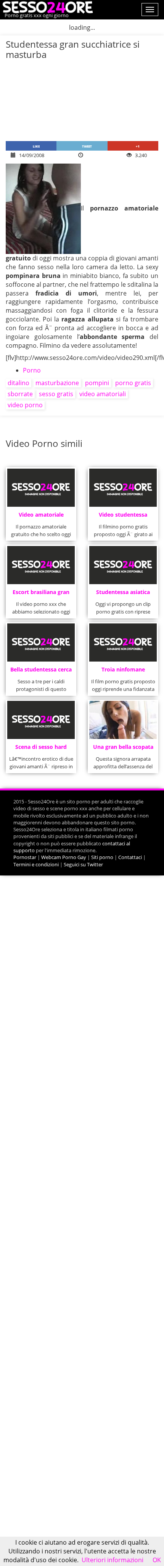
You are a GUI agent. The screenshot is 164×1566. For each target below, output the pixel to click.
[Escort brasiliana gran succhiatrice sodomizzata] (41, 565)
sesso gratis (56, 394)
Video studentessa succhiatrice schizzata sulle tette (123, 517)
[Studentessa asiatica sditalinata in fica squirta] (123, 565)
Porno (32, 370)
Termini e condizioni (36, 864)
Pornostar (24, 857)
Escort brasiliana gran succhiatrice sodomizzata (41, 594)
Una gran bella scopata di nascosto (123, 749)
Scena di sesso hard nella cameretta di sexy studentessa (41, 749)
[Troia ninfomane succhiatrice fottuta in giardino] (123, 642)
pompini (97, 383)
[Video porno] (46, 6)
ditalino (18, 383)
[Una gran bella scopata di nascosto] (123, 720)
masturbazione (57, 383)
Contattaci (130, 857)
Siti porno (102, 857)
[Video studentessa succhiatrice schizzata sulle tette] (123, 488)
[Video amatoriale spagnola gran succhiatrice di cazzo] (41, 488)
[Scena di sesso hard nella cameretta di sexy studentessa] (41, 720)
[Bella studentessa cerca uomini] (41, 642)
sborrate (20, 394)
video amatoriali (102, 394)
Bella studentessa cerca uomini (41, 672)
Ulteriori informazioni (112, 1560)
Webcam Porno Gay (63, 857)
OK (157, 1560)
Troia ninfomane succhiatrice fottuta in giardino (123, 672)
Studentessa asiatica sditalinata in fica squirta (123, 594)
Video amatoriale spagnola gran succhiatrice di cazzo (41, 517)
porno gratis (133, 383)
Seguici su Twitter (83, 864)
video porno (25, 405)
